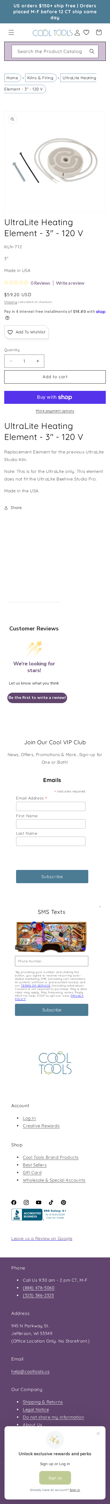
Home (12, 77)
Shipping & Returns (43, 1402)
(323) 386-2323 (38, 1295)
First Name (27, 815)
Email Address (31, 798)
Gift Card (32, 1172)
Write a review (70, 282)
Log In (29, 1118)
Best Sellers (35, 1165)
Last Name (26, 833)
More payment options (55, 411)
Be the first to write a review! (37, 697)
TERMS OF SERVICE (35, 985)
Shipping (10, 302)
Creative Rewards (41, 1125)
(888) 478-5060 (38, 1287)
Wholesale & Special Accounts (54, 1180)
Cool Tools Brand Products (51, 1157)
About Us (32, 1424)
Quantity (11, 349)
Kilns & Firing (40, 77)
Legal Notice (36, 1409)
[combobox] (55, 51)
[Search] (92, 51)
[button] (11, 32)
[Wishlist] (86, 32)
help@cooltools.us (30, 1371)
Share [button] (16, 507)
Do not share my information (53, 1417)
